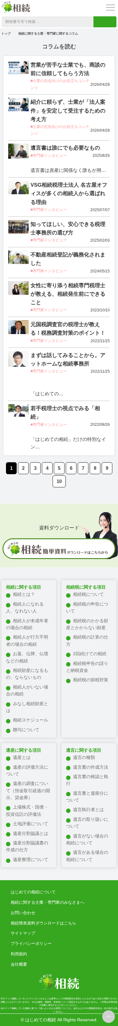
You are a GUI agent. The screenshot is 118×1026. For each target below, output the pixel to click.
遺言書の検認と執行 (87, 780)
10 (59, 481)
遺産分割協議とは (30, 833)
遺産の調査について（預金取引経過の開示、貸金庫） (28, 790)
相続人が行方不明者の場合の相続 (27, 640)
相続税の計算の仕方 (87, 640)
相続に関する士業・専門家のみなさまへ (47, 902)
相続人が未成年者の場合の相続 (27, 624)
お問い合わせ (23, 912)
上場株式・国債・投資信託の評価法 (27, 810)
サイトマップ (23, 933)
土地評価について (30, 823)
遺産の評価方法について (27, 770)
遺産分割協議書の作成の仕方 (27, 846)
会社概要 (19, 964)
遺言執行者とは (88, 809)
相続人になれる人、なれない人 (25, 607)
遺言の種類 (84, 757)
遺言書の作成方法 (90, 767)
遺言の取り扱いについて (87, 823)
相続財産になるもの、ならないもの (27, 674)
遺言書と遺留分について (87, 797)
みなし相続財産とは (27, 707)
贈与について (26, 729)
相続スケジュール (30, 719)
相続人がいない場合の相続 (27, 690)
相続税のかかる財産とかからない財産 (87, 624)
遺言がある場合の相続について (87, 856)
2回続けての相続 (89, 653)
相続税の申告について (87, 607)
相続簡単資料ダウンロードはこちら (43, 923)
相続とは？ (24, 594)
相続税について (88, 594)
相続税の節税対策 (90, 679)
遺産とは (22, 757)
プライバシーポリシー (31, 943)
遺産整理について (30, 859)
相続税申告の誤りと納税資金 (87, 667)
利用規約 (19, 954)
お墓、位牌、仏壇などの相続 (27, 657)
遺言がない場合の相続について (87, 839)
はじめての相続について (33, 892)
